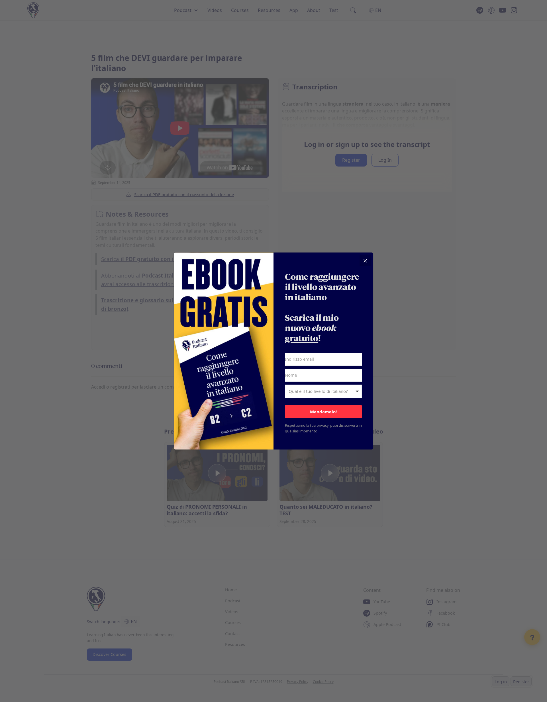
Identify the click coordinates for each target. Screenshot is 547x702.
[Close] (365, 260)
